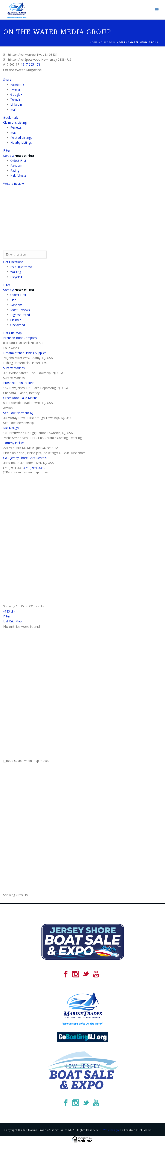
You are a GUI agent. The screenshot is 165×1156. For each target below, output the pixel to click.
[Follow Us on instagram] (75, 974)
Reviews (16, 127)
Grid (12, 333)
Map (13, 133)
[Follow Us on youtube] (96, 974)
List (5, 333)
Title (13, 300)
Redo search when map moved (27, 472)
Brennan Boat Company (20, 338)
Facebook (17, 85)
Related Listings (21, 137)
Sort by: (18, 156)
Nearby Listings (21, 142)
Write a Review (13, 184)
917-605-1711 (32, 64)
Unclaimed (17, 325)
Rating (14, 170)
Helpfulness (18, 175)
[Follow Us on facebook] (65, 974)
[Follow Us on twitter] (85, 974)
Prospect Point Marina (18, 383)
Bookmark (10, 117)
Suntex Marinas (14, 368)
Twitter (15, 90)
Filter (6, 150)
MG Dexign (11, 428)
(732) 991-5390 (34, 468)
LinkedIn (16, 104)
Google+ (16, 94)
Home (94, 42)
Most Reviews (20, 310)
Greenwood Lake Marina (20, 398)
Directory (108, 42)
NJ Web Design (109, 1129)
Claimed (15, 320)
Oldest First (18, 161)
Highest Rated (20, 315)
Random (16, 165)
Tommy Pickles (13, 443)
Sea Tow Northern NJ (18, 413)
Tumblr (15, 99)
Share (7, 79)
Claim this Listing (15, 122)
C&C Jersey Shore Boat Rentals (25, 458)
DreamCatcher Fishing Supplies (24, 353)
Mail (13, 110)
